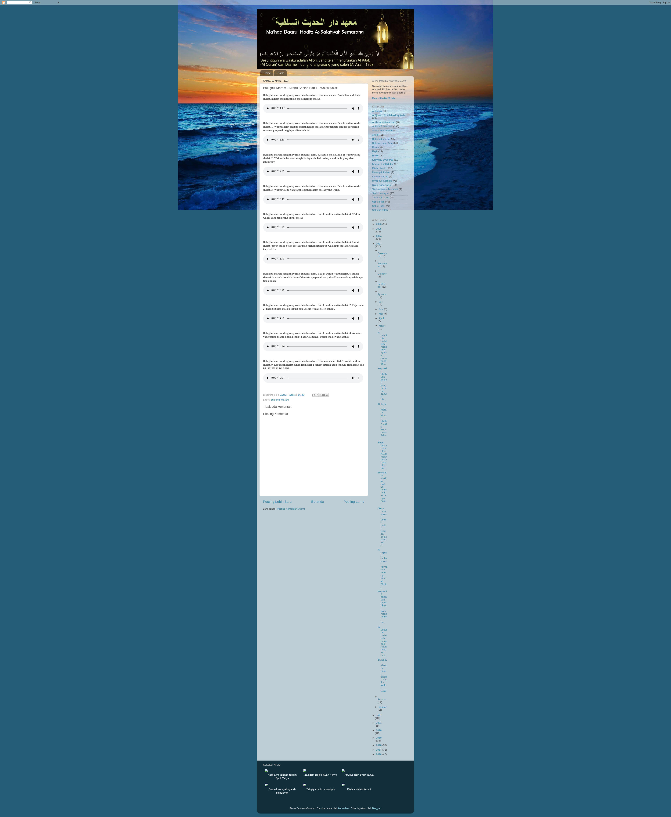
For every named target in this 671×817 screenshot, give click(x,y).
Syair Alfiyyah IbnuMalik (385, 189)
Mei (381, 313)
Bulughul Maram (280, 399)
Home (267, 72)
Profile (280, 72)
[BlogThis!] (317, 395)
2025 (379, 229)
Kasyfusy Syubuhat (382, 160)
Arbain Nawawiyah (382, 130)
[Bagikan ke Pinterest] (327, 395)
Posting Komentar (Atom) (291, 509)
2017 (379, 749)
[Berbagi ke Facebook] (323, 395)
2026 (379, 224)
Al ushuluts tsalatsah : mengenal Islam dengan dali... (382, 641)
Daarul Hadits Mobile (383, 98)
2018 (379, 745)
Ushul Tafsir (378, 206)
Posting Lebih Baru (277, 501)
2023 (379, 243)
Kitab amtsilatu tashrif (359, 789)
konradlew (343, 808)
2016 (379, 754)
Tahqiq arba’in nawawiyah (320, 789)
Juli (381, 301)
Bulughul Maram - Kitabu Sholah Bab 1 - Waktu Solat (382, 675)
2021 (379, 723)
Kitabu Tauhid (379, 168)
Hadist (375, 155)
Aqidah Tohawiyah (382, 126)
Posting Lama (354, 501)
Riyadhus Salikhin (382, 180)
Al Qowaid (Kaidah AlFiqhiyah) (389, 115)
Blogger (376, 808)
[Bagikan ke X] (320, 395)
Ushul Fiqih (378, 201)
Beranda (317, 501)
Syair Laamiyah (380, 193)
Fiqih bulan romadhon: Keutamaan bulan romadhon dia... (382, 455)
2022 (379, 715)
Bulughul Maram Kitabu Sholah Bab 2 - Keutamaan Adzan (382, 421)
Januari (383, 707)
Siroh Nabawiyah (381, 185)
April (381, 318)
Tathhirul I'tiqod (380, 197)
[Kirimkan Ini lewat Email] (313, 395)
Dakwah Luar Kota (382, 143)
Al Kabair (377, 111)
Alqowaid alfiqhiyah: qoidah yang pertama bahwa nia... (382, 384)
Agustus (382, 294)
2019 (379, 737)
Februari (382, 699)
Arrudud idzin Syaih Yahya (359, 774)
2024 (379, 236)
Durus (375, 147)
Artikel (375, 135)
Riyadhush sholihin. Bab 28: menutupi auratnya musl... (382, 488)
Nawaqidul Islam (381, 172)
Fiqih (375, 151)
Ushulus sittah (380, 210)
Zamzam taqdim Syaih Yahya (321, 774)
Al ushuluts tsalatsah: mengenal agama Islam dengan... (382, 348)
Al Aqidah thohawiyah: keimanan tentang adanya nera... (382, 568)
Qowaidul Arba (380, 176)
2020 (379, 730)
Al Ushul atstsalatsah (383, 122)
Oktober (382, 273)
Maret (382, 326)
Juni (381, 309)
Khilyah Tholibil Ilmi (382, 164)
